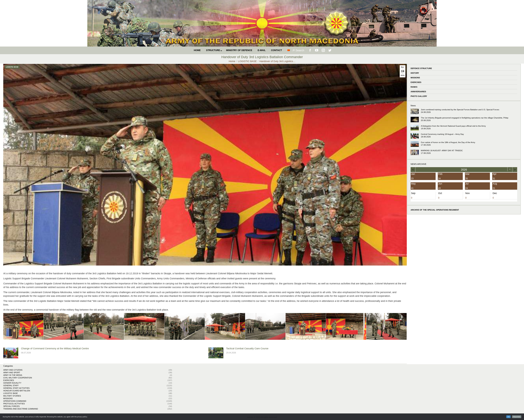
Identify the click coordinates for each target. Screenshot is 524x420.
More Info (516, 417)
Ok (508, 417)
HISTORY (415, 73)
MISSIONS (415, 78)
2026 (464, 169)
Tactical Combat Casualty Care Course (247, 348)
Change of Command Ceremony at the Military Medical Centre (55, 348)
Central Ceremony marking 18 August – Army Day (442, 134)
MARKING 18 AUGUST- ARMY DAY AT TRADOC (442, 150)
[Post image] (10, 352)
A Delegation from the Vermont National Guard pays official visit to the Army (453, 126)
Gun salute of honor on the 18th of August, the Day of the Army (448, 142)
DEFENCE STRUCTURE (421, 68)
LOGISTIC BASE (12, 67)
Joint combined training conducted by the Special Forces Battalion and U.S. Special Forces (460, 110)
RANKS (414, 87)
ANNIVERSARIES (418, 92)
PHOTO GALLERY (419, 96)
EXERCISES (416, 82)
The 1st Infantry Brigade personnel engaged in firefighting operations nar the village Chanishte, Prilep (464, 118)
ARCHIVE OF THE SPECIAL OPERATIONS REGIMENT (435, 210)
